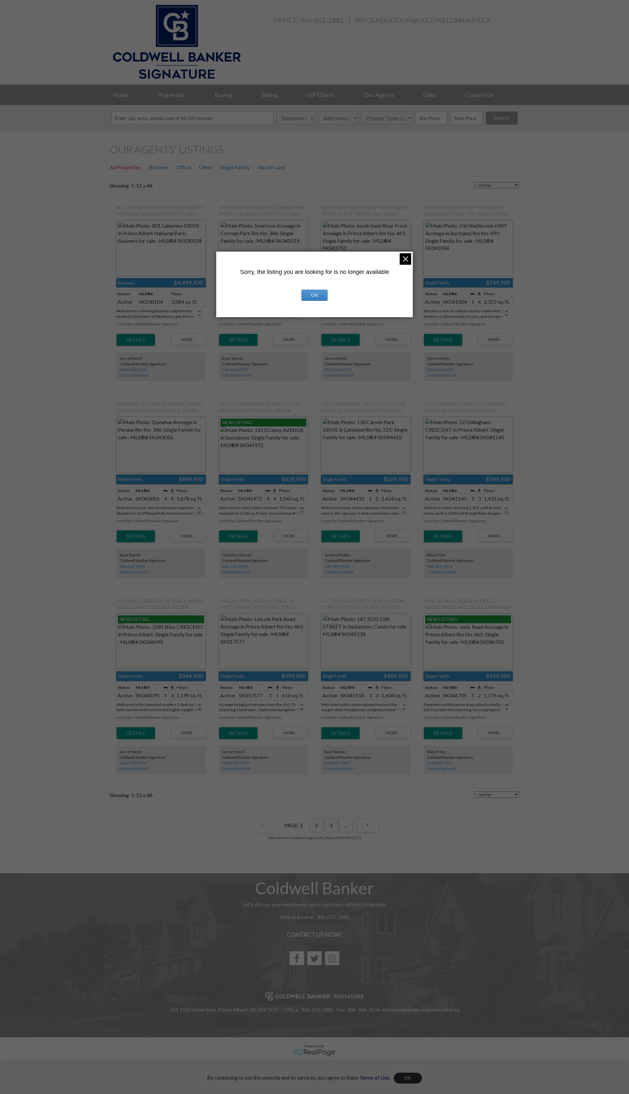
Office (183, 167)
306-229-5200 (235, 566)
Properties (171, 94)
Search (501, 118)
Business (158, 167)
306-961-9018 (337, 566)
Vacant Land (271, 167)
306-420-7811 (439, 566)
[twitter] (314, 958)
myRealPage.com (315, 1052)
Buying (223, 94)
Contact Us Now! (314, 934)
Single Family (235, 167)
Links (429, 94)
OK (407, 1078)
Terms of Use (374, 1077)
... (345, 825)
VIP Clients (321, 94)
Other (205, 167)
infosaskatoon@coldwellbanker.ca (422, 20)
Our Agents (379, 94)
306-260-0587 (235, 369)
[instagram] (332, 958)
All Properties (125, 167)
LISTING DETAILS (136, 340)
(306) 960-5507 (133, 369)
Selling (269, 94)
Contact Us (479, 94)
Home (121, 94)
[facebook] (297, 958)
